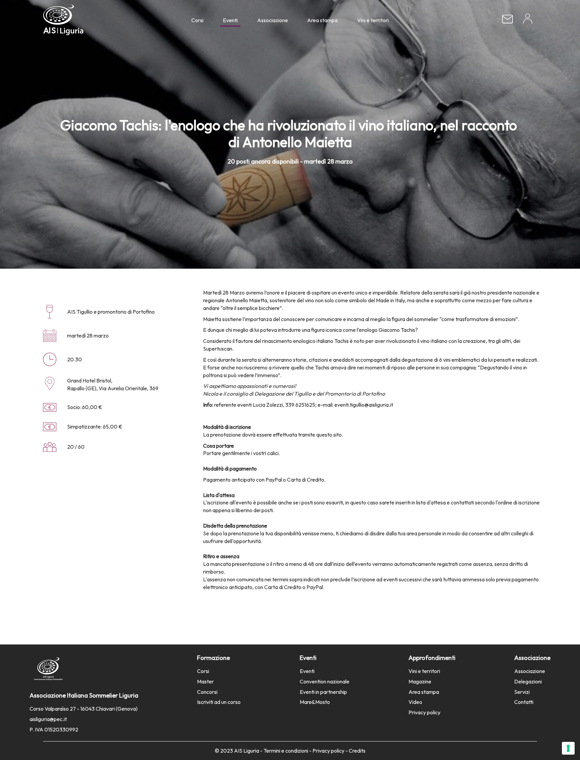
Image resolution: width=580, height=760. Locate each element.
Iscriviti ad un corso (219, 702)
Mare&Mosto (315, 702)
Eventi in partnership (323, 691)
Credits (357, 750)
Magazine (419, 681)
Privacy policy (424, 712)
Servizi (522, 691)
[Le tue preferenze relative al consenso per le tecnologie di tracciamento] (568, 748)
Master (205, 681)
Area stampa (322, 20)
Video (415, 702)
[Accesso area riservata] (527, 21)
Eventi (230, 20)
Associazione (272, 20)
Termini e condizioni (285, 750)
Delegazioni (528, 681)
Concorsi (207, 691)
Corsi (197, 20)
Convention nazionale (324, 681)
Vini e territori (373, 20)
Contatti (523, 702)
